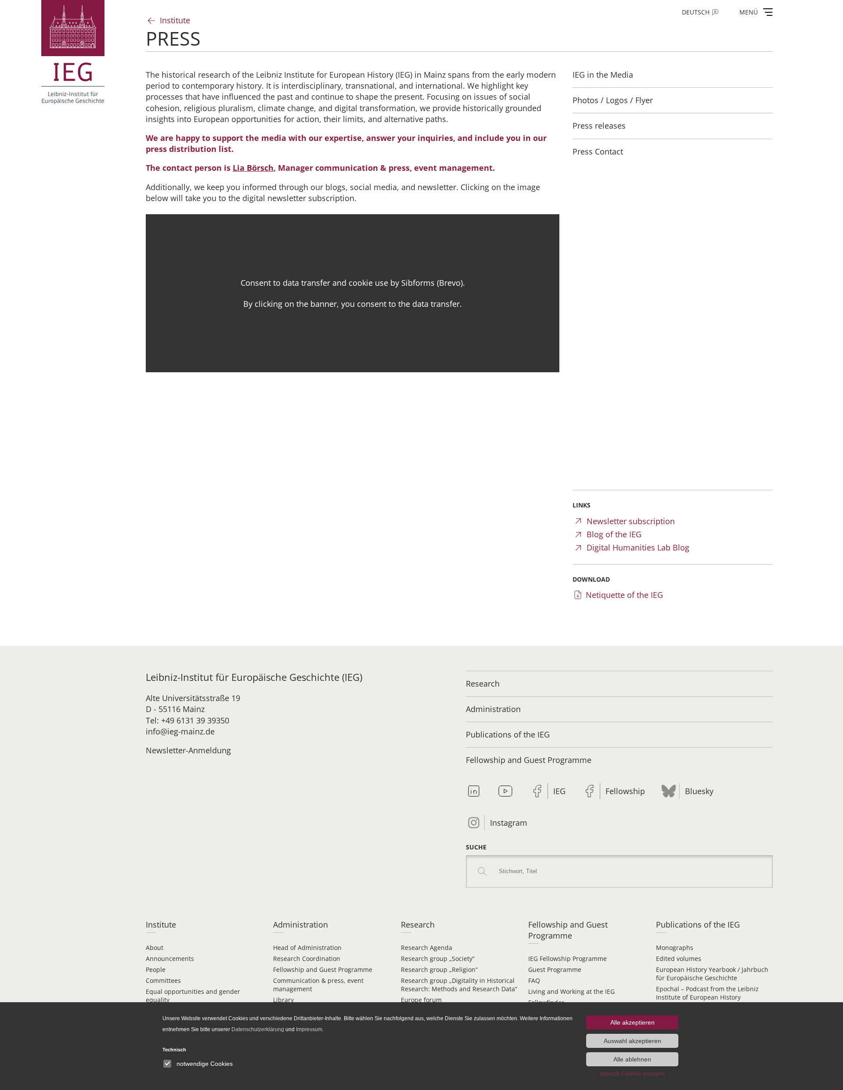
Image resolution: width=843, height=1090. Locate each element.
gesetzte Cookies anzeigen (632, 1074)
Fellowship (625, 791)
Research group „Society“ (438, 958)
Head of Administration (307, 947)
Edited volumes (678, 958)
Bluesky (699, 791)
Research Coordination (306, 958)
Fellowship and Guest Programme (528, 760)
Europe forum (421, 1000)
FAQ (534, 980)
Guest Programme (554, 969)
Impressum (309, 1029)
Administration (493, 709)
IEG (559, 791)
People (156, 969)
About (154, 947)
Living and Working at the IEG (571, 991)
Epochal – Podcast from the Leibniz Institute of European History (707, 993)
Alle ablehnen (632, 1059)
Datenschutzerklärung (257, 1029)
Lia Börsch (253, 167)
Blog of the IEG (614, 534)
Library (283, 1000)
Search (482, 871)
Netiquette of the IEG (624, 595)
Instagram (508, 822)
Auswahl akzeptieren (632, 1040)
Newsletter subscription (631, 521)
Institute (175, 20)
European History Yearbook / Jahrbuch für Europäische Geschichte (712, 973)
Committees (163, 980)
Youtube (505, 791)
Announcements (170, 958)
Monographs (674, 947)
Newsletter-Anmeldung (188, 750)
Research (483, 683)
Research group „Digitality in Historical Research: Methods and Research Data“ (459, 984)
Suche (476, 847)
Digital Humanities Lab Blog (638, 547)
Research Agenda (426, 947)
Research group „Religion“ (439, 969)
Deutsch (696, 12)
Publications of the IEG (508, 734)
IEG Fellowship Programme (567, 958)
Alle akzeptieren (632, 1022)
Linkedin (474, 791)
